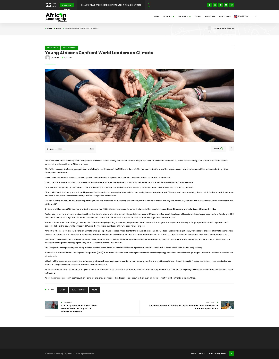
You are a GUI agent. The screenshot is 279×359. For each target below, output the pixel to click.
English (242, 16)
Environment (53, 47)
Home (156, 16)
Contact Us (225, 16)
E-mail (210, 353)
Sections (167, 16)
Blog (58, 28)
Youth (94, 290)
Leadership (183, 16)
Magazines (210, 16)
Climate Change (78, 290)
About (193, 353)
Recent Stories (69, 47)
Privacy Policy (220, 353)
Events (198, 16)
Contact (201, 353)
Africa (62, 290)
